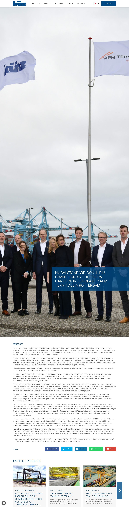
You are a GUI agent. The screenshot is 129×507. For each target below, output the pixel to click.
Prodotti (30, 490)
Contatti (108, 3)
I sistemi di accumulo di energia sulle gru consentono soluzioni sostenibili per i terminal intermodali (28, 499)
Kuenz (24, 490)
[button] (4, 503)
